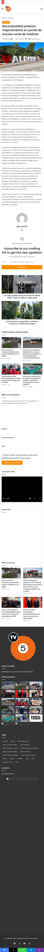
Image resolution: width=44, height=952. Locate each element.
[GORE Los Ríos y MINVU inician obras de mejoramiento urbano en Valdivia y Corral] (22, 718)
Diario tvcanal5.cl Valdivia (10, 751)
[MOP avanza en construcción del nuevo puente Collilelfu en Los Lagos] (11, 342)
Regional (11, 18)
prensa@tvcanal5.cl (8, 773)
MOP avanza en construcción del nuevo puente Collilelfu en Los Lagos (10, 353)
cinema (13, 741)
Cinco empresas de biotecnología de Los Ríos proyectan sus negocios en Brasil (11, 379)
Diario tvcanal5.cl (25, 744)
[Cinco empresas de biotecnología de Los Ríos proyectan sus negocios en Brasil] (11, 368)
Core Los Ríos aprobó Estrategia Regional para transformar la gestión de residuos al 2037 (11, 613)
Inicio (5, 18)
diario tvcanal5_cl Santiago (10, 755)
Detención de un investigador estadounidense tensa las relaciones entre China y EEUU (31, 614)
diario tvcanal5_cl (25, 751)
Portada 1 (12, 758)
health (4, 758)
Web (3, 446)
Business (5, 741)
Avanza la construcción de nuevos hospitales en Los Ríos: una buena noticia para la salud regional (32, 380)
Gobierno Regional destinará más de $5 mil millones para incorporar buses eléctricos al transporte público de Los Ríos (32, 585)
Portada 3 (20, 758)
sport (27, 758)
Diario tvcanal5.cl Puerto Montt (30, 748)
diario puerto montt (23, 741)
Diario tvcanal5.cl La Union (10, 748)
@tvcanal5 (8, 39)
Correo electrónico (8, 437)
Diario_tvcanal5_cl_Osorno (28, 755)
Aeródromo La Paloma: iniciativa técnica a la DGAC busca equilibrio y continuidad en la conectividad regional (32, 354)
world (16, 762)
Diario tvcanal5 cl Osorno (10, 744)
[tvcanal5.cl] (8, 9)
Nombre (5, 429)
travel (33, 758)
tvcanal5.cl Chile (7, 762)
